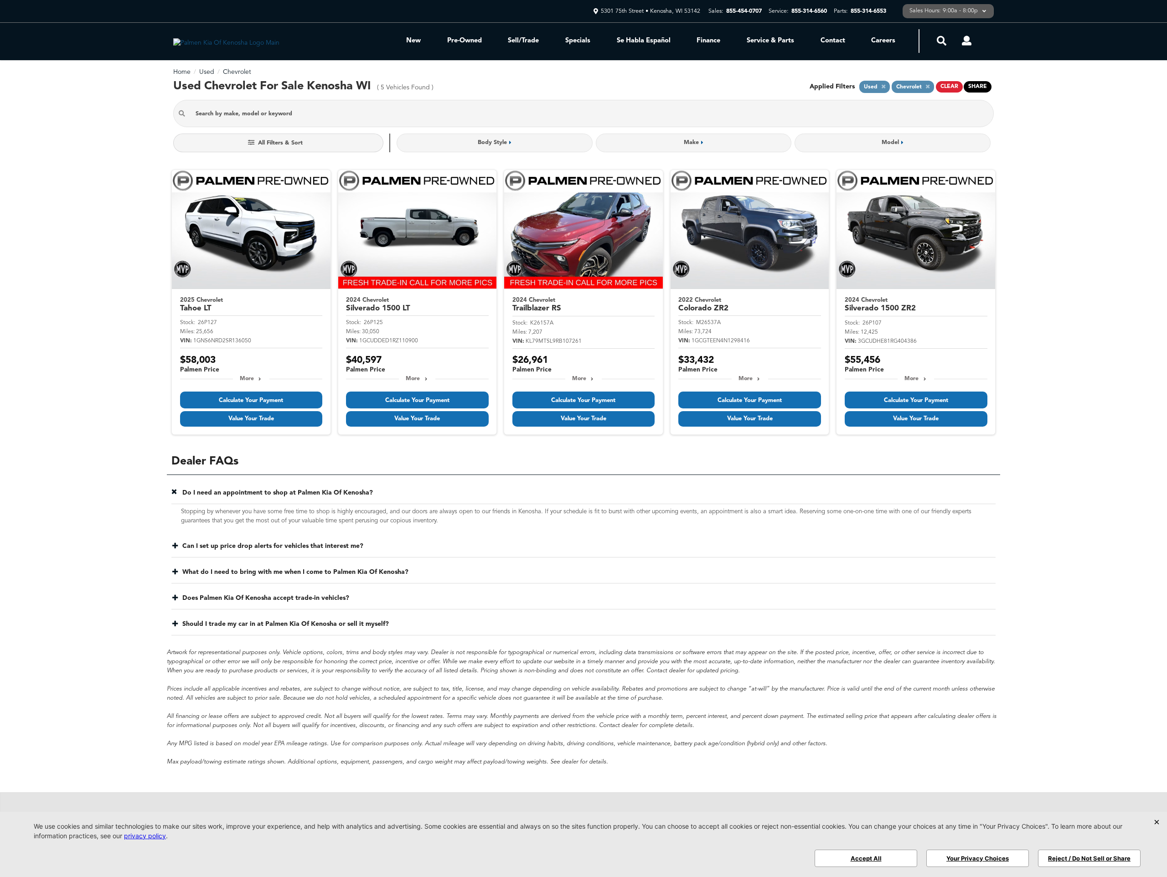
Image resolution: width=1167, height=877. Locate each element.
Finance (708, 40)
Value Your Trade (251, 419)
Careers (883, 40)
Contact (833, 40)
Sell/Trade (523, 40)
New (413, 40)
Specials (577, 40)
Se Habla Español (644, 40)
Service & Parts (770, 40)
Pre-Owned (464, 40)
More (247, 379)
